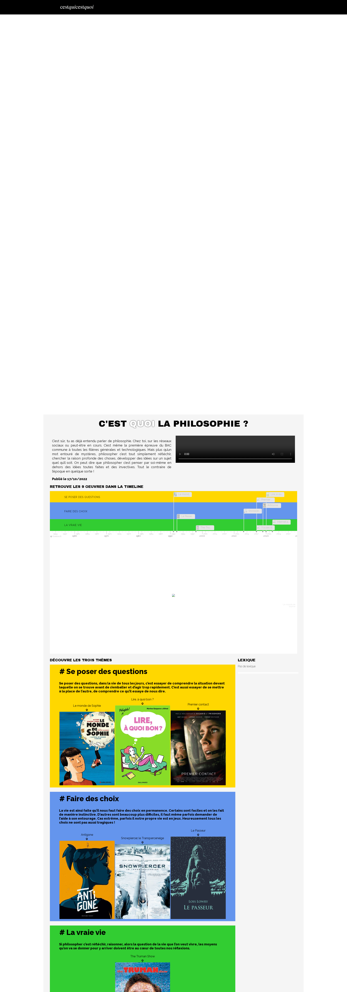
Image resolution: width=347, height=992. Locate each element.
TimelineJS (56, 536)
